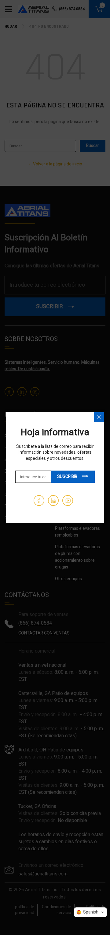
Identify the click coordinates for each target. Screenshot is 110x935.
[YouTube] (67, 500)
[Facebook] (39, 500)
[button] (90, 912)
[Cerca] (99, 417)
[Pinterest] (53, 500)
